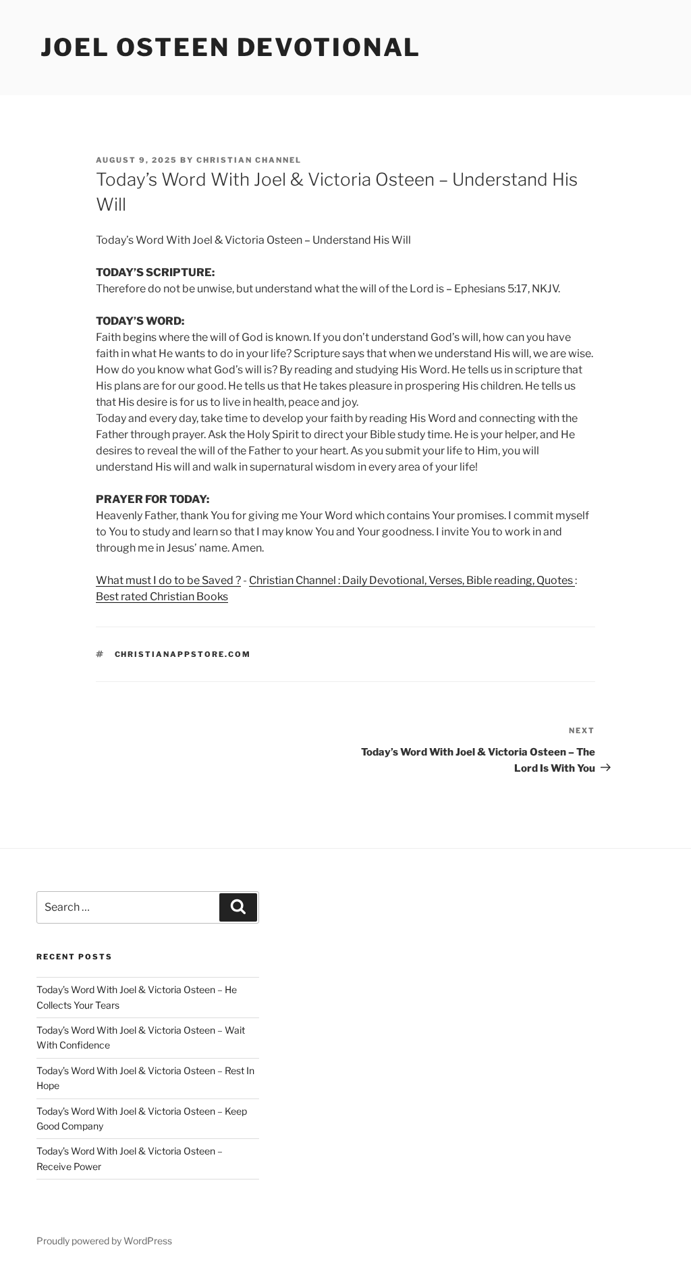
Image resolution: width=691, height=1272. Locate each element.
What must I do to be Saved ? (168, 580)
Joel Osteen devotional (230, 47)
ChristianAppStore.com (183, 654)
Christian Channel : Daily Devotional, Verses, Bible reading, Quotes (412, 580)
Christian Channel (249, 160)
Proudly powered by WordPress (104, 1240)
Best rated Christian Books (162, 596)
